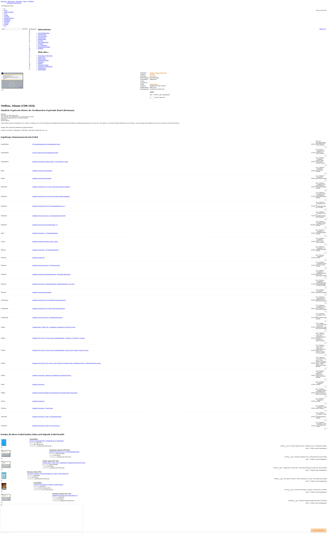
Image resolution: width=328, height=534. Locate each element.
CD (5, 26)
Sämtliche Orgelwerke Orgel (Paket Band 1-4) (44, 225)
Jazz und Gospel (42, 36)
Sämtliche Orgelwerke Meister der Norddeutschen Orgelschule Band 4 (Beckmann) (54, 393)
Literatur (6, 22)
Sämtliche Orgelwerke (38, 257)
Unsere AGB (41, 57)
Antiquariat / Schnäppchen (45, 66)
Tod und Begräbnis (43, 42)
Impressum (41, 62)
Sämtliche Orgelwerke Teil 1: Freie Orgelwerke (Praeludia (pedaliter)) (51, 186)
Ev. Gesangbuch (42, 45)
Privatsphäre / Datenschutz (45, 55)
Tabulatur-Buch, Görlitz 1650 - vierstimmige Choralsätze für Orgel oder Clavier (53, 327)
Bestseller (40, 48)
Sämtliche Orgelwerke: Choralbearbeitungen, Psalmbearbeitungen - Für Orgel (53, 284)
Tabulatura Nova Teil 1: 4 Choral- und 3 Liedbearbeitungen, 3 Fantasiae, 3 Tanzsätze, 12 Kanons (58, 338)
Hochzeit (40, 41)
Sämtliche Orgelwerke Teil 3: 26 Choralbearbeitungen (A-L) (48, 206)
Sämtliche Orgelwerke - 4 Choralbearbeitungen (45, 233)
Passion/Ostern (42, 34)
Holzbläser (7, 21)
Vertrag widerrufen (318, 530)
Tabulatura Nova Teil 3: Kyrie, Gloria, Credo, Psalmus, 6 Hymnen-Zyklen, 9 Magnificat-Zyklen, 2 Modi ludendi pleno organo (66, 363)
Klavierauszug (42, 37)
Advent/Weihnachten (43, 33)
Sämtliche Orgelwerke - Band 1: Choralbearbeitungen (46, 416)
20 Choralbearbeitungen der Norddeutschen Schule (46, 144)
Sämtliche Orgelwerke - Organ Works (42, 408)
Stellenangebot (42, 69)
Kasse (25, 1)
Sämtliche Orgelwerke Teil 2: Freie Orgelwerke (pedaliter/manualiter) (51, 196)
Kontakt (40, 63)
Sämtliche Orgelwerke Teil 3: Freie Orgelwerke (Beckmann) (48, 308)
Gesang (6, 15)
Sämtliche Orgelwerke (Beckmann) (41, 178)
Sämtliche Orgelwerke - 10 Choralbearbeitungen (45, 250)
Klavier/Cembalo (8, 12)
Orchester (6, 16)
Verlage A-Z (322, 29)
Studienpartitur (42, 39)
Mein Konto (11, 1)
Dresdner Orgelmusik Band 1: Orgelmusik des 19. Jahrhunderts (46, 441)
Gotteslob (40, 44)
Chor (5, 13)
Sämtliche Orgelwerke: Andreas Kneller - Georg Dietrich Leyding (50, 161)
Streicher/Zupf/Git (9, 18)
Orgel (5, 10)
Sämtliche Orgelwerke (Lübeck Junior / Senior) (45, 241)
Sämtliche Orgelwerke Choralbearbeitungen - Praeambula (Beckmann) (51, 274)
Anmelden (30, 1)
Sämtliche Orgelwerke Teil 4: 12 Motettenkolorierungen (47, 317)
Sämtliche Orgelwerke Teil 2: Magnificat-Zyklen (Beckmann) (49, 300)
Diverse (6, 24)
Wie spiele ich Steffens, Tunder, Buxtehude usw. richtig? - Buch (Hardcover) (48, 473)
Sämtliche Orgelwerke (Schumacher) (42, 170)
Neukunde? (19, 1)
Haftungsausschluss (43, 60)
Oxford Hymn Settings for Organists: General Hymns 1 (48, 484)
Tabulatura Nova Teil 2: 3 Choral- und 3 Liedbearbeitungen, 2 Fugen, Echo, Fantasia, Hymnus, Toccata (60, 350)
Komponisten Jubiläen (44, 47)
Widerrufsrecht (42, 59)
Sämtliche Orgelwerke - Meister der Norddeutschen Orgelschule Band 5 (51, 375)
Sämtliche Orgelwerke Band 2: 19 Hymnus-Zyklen (46, 265)
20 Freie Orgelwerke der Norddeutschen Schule (45, 152)
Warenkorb (4, 1)
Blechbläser (7, 19)
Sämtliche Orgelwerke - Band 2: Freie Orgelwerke (46, 425)
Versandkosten (166, 94)
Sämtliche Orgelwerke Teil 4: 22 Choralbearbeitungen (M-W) (49, 215)
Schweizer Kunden (43, 65)
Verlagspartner (42, 68)
